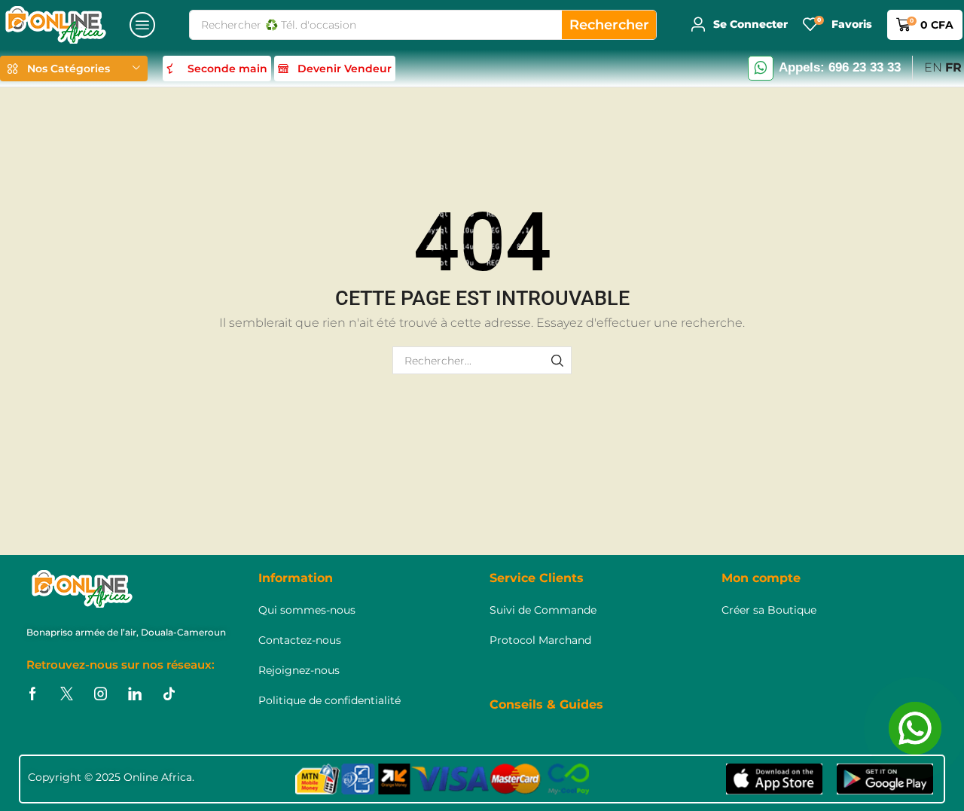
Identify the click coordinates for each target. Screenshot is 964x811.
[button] (142, 25)
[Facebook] (32, 694)
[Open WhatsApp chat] (915, 728)
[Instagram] (100, 694)
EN (933, 67)
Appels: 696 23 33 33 (840, 67)
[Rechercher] (558, 360)
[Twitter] (66, 694)
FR (953, 67)
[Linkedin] (135, 694)
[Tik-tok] (169, 694)
